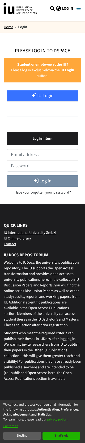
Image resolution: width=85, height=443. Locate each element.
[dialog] (42, 421)
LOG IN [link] (68, 8)
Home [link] (8, 27)
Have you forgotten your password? (42, 192)
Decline (22, 435)
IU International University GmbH (30, 232)
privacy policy (57, 419)
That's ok (61, 435)
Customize (10, 426)
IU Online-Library (17, 238)
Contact (10, 244)
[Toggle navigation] (78, 8)
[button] (52, 8)
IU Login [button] (45, 95)
